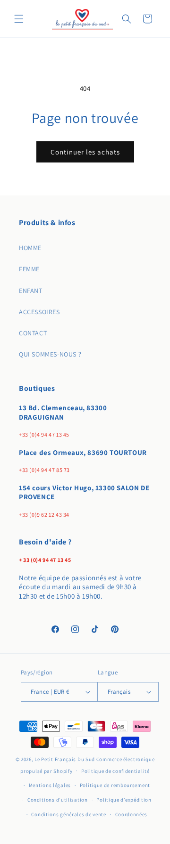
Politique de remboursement (115, 785)
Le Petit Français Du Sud (65, 759)
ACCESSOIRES (39, 312)
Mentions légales (50, 785)
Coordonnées (131, 814)
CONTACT (33, 333)
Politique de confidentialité (115, 771)
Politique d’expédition (123, 799)
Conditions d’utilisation (57, 799)
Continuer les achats (85, 151)
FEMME (29, 269)
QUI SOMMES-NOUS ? (50, 354)
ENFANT (30, 290)
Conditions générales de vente (68, 814)
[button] (18, 18)
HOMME (30, 247)
